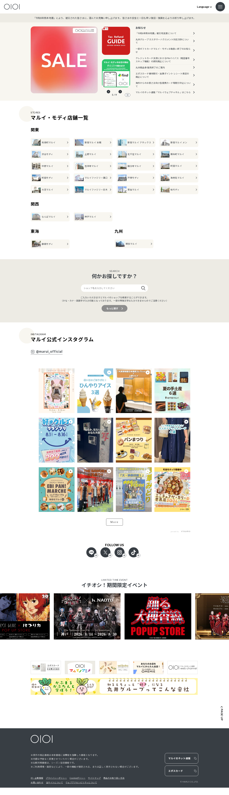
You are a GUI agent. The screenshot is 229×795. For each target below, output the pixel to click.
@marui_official (49, 351)
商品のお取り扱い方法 (114, 777)
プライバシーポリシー (56, 777)
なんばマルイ (48, 216)
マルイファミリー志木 (96, 189)
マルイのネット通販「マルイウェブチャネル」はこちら (163, 92)
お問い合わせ (37, 782)
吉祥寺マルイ (91, 166)
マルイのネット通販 (179, 758)
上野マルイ (90, 154)
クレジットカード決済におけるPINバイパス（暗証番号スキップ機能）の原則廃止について (163, 60)
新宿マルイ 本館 (93, 142)
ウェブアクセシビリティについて (81, 782)
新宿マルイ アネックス (139, 142)
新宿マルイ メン (178, 142)
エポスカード (175, 770)
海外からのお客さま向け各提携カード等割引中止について (163, 84)
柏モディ (175, 189)
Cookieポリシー (77, 777)
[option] (64, 59)
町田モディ (47, 177)
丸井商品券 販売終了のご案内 (150, 67)
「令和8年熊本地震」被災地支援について (156, 33)
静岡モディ (47, 243)
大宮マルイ (47, 189)
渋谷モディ (47, 154)
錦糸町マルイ (177, 154)
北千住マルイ (134, 154)
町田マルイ (176, 165)
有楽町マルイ (48, 142)
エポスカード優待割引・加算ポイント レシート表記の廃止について (162, 75)
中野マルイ (47, 166)
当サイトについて (54, 782)
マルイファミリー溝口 (96, 177)
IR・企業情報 (37, 777)
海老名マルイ (177, 177)
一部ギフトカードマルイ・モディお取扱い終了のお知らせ (163, 50)
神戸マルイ (90, 216)
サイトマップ (94, 777)
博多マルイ (131, 243)
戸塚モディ (133, 177)
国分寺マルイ (134, 166)
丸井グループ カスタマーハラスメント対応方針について (162, 41)
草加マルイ (133, 189)
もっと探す (112, 308)
